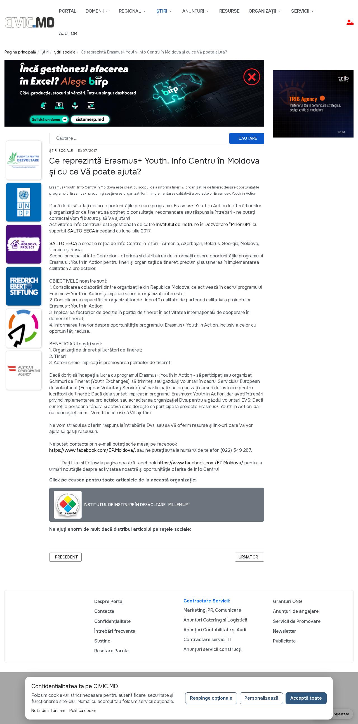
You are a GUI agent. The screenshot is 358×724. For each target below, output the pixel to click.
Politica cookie (82, 710)
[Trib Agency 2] (313, 103)
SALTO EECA (81, 231)
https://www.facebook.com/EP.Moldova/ (92, 450)
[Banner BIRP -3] (134, 93)
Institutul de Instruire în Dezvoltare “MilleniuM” (203, 224)
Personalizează (261, 698)
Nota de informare (48, 710)
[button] (97, 11)
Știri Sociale (61, 150)
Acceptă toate (306, 698)
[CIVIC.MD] (29, 22)
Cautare (248, 138)
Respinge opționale (211, 698)
